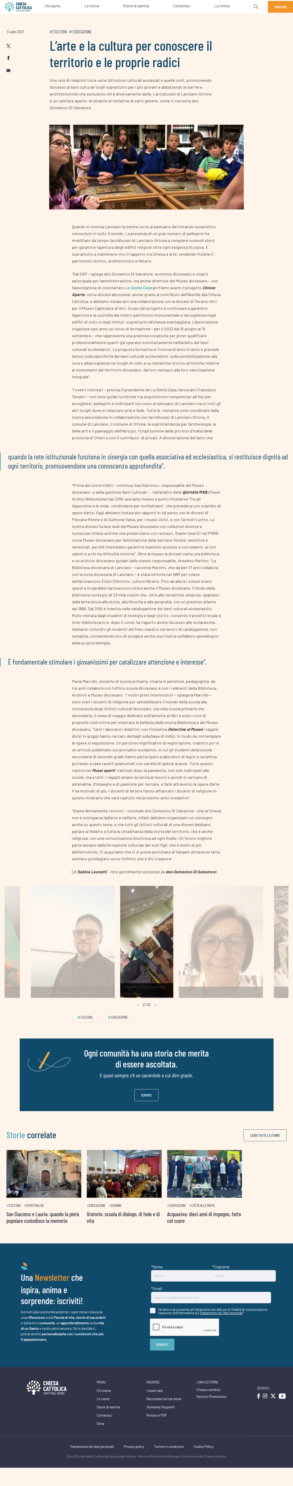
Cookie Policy (204, 1456)
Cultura (60, 32)
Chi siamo (104, 1400)
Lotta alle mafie (233, 1215)
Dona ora (280, 7)
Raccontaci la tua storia (163, 1408)
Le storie (103, 1408)
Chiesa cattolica (208, 1399)
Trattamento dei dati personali (221, 1322)
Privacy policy (134, 1456)
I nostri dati (154, 1400)
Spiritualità (35, 1215)
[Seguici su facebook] (258, 1405)
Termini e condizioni (169, 1456)
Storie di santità (108, 1416)
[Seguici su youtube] (282, 1405)
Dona (100, 1433)
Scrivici (146, 1095)
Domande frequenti (160, 1416)
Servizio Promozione (211, 1406)
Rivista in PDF (156, 1425)
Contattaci (104, 1425)
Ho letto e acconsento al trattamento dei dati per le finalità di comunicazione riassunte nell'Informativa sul (213, 1320)
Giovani (131, 1215)
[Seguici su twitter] (273, 1405)
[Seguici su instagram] (265, 1405)
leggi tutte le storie (265, 1135)
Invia (162, 1354)
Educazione (82, 32)
